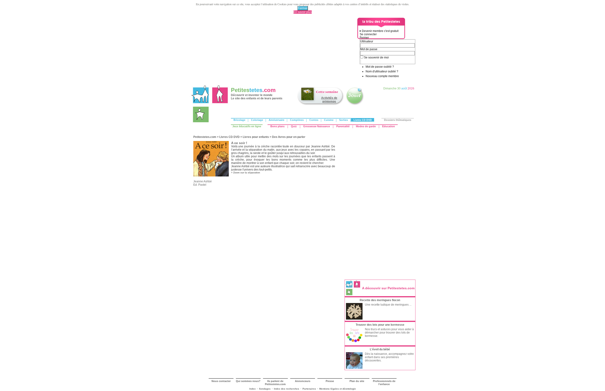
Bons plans (277, 126)
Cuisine (328, 120)
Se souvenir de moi (376, 57)
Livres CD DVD (363, 120)
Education (388, 126)
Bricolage (239, 120)
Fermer (302, 8)
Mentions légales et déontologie (337, 388)
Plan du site (357, 381)
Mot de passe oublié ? (380, 66)
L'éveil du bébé (380, 349)
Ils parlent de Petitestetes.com (275, 383)
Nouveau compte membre (382, 76)
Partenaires (309, 388)
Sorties (343, 120)
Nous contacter (221, 381)
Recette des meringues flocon (380, 300)
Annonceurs (302, 381)
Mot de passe (368, 49)
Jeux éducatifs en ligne (246, 126)
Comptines (297, 120)
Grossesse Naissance (316, 126)
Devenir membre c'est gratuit (380, 31)
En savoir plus (303, 12)
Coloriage (257, 120)
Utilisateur (366, 41)
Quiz (294, 126)
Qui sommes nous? (248, 381)
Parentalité (343, 126)
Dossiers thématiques (397, 120)
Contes (313, 120)
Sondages (265, 388)
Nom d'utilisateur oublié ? (382, 71)
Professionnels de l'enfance (384, 383)
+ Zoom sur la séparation (245, 172)
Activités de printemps (329, 99)
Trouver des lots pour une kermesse (380, 324)
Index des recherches (286, 388)
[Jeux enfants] (355, 104)
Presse (330, 381)
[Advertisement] (274, 51)
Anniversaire (276, 120)
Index (252, 388)
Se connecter (368, 34)
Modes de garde (366, 126)
